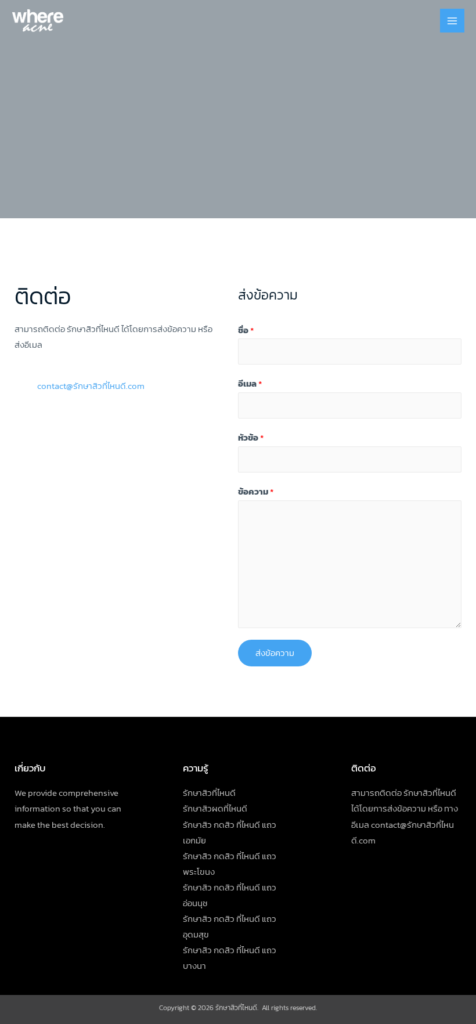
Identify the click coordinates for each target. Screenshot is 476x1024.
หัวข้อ (251, 437)
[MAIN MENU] (452, 21)
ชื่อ (246, 330)
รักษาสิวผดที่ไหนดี (215, 808)
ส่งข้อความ (274, 653)
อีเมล (250, 383)
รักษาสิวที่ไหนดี (209, 793)
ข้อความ (255, 491)
